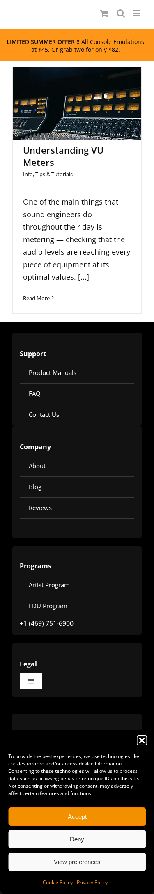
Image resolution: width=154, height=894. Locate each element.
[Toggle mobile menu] (137, 13)
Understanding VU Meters (66, 92)
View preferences (77, 861)
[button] (142, 740)
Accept (77, 816)
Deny (77, 839)
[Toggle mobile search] (121, 13)
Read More (36, 298)
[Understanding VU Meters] (77, 103)
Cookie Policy (58, 882)
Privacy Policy (92, 882)
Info (28, 174)
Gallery (88, 92)
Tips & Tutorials (54, 174)
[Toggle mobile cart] (104, 13)
